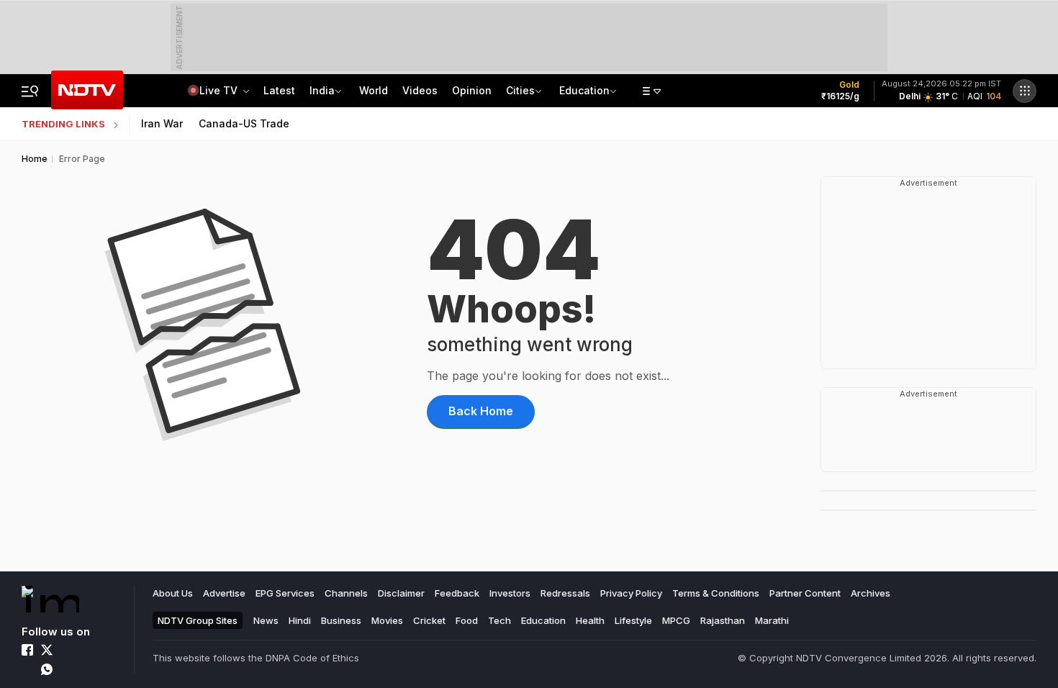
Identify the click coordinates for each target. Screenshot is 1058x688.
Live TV (219, 90)
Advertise (224, 593)
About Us (173, 593)
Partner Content (805, 593)
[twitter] (47, 650)
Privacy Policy (631, 593)
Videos (420, 90)
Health (590, 620)
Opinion (472, 90)
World (373, 90)
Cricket (429, 620)
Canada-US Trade (244, 123)
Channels (346, 593)
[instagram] (66, 650)
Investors (509, 593)
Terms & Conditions (715, 593)
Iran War (162, 123)
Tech (499, 620)
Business (341, 620)
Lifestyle (633, 620)
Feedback (457, 593)
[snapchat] (85, 669)
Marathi (772, 620)
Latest (279, 90)
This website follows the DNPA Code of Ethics (256, 658)
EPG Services (285, 593)
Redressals (565, 593)
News (266, 620)
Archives (870, 593)
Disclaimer (401, 593)
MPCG (676, 620)
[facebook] (27, 650)
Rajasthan (722, 620)
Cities (520, 90)
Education (584, 90)
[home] (50, 599)
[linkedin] (85, 650)
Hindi (300, 620)
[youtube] (27, 669)
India (322, 90)
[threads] (66, 669)
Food (467, 620)
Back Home (480, 411)
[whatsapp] (47, 669)
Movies (387, 620)
